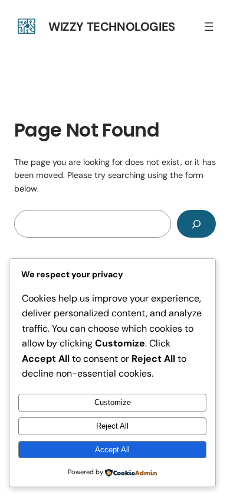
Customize (112, 402)
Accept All (112, 449)
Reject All (112, 426)
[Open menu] (209, 27)
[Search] (196, 224)
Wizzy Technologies (111, 26)
